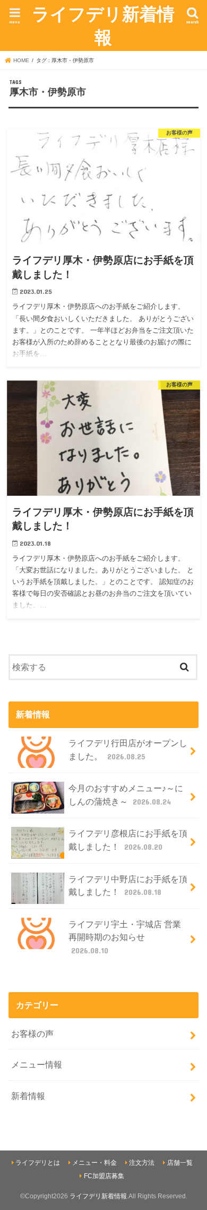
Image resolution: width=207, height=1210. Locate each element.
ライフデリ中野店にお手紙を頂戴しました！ (127, 885)
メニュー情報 (36, 1064)
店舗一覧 (180, 1163)
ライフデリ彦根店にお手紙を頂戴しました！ (127, 839)
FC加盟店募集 (104, 1176)
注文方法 (141, 1163)
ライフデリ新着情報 (103, 25)
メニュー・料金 (94, 1163)
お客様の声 (32, 1033)
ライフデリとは (37, 1163)
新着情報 (28, 1096)
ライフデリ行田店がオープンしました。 (127, 749)
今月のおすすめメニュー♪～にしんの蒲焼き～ (125, 794)
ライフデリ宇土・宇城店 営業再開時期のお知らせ (124, 937)
